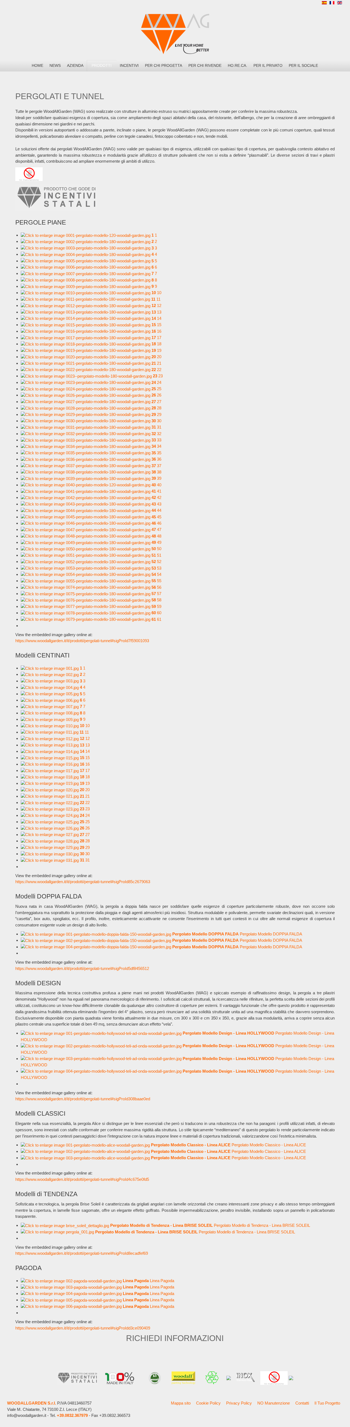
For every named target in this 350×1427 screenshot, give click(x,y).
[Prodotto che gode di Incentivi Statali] (56, 197)
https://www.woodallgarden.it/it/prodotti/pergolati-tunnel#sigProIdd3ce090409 (82, 1328)
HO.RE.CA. (237, 65)
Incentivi (129, 65)
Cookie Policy (208, 1403)
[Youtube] (312, 4)
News (55, 65)
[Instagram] (302, 4)
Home (37, 65)
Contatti (302, 1403)
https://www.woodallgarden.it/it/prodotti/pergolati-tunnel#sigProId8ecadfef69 (81, 1253)
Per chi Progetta (163, 65)
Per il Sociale (303, 65)
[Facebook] (292, 4)
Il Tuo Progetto (327, 1403)
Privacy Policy (239, 1403)
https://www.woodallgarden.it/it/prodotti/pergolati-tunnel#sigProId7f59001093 (82, 640)
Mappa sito (181, 1403)
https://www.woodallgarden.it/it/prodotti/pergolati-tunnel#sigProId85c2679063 (82, 881)
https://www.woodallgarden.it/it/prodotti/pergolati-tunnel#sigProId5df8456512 (82, 968)
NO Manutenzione (273, 1403)
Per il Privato (267, 65)
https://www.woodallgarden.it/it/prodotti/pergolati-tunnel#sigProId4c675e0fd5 (82, 1179)
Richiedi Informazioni (175, 1338)
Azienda (75, 65)
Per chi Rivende (204, 65)
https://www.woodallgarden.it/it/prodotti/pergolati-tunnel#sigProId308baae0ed (82, 1098)
